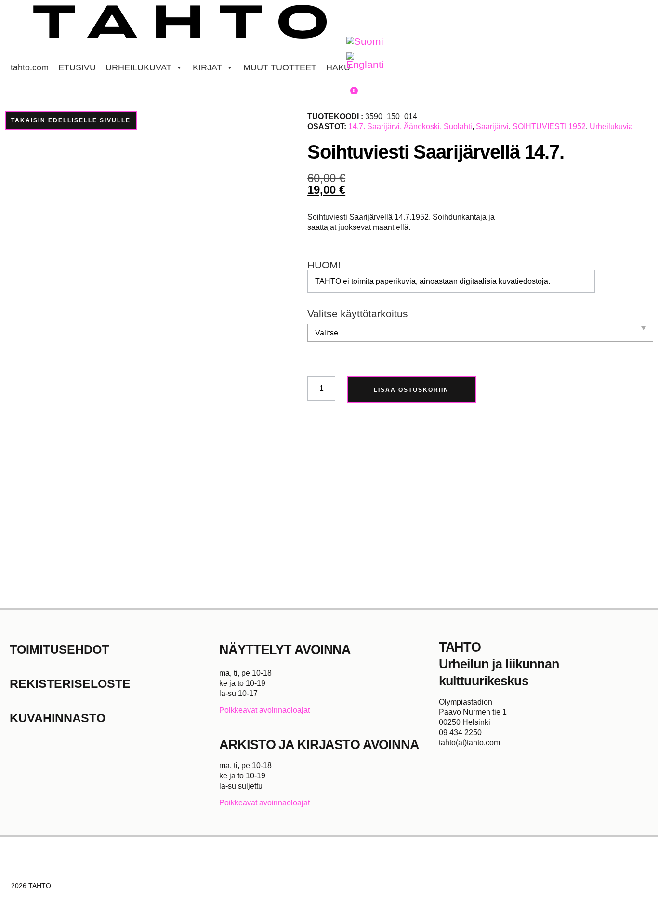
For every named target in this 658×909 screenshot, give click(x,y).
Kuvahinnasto (57, 717)
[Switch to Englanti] (365, 61)
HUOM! (324, 265)
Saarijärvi (492, 126)
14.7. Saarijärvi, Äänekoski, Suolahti (410, 126)
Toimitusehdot (59, 649)
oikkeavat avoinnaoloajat (267, 710)
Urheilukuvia (611, 126)
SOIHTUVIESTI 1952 (549, 126)
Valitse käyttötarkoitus (357, 314)
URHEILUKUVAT (138, 67)
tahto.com (30, 67)
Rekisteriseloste (70, 683)
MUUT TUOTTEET (279, 67)
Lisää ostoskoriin (411, 390)
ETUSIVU (77, 67)
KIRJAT (207, 67)
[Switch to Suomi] (365, 42)
